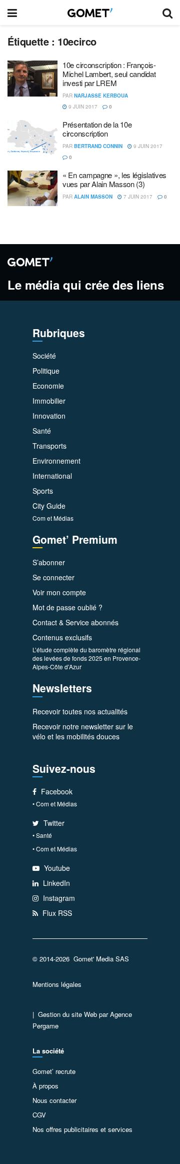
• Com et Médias (54, 803)
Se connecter (53, 577)
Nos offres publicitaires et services (82, 1129)
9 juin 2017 (82, 106)
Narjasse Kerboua (101, 95)
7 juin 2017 (137, 196)
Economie (48, 386)
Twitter (53, 823)
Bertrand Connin (98, 146)
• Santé (42, 835)
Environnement (56, 461)
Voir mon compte (59, 592)
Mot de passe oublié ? (67, 607)
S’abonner (48, 562)
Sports (42, 491)
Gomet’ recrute (54, 1071)
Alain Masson (93, 196)
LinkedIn (55, 883)
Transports (49, 446)
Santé (41, 431)
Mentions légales (57, 984)
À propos (45, 1085)
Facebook (55, 791)
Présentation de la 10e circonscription (97, 129)
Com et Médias (53, 518)
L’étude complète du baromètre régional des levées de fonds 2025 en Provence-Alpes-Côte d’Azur (86, 658)
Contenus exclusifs (62, 637)
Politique (46, 371)
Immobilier (49, 401)
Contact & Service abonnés (75, 622)
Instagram (58, 898)
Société (44, 356)
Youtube (56, 868)
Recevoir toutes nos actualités (80, 711)
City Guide (49, 506)
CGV (39, 1114)
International (52, 476)
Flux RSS (56, 913)
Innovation (49, 416)
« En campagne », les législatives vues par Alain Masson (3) (114, 179)
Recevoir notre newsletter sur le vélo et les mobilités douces (82, 731)
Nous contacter (54, 1100)
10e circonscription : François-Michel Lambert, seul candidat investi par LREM (109, 74)
